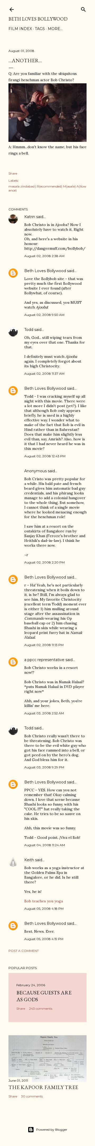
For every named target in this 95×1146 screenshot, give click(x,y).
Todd (28, 329)
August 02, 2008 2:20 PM (44, 562)
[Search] (83, 8)
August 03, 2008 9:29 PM (44, 767)
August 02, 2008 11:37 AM (44, 373)
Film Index (20, 28)
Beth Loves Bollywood (38, 19)
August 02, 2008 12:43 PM (44, 456)
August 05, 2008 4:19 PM (43, 939)
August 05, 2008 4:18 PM (44, 909)
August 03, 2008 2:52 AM (44, 713)
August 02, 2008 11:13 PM (44, 645)
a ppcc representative (44, 659)
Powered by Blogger (51, 1129)
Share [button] (12, 173)
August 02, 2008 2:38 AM (44, 256)
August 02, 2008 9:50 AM (44, 315)
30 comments (32, 1096)
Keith (29, 860)
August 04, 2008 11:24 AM (44, 845)
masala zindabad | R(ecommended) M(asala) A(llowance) (47, 188)
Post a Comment (23, 951)
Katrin (29, 216)
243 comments (40, 1008)
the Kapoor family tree (43, 1087)
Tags (40, 28)
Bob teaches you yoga (43, 901)
